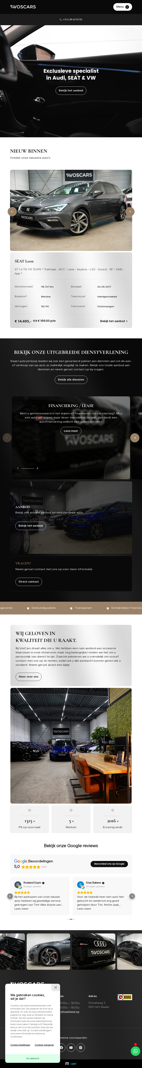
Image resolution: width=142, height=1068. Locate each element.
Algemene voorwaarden (71, 1038)
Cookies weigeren (44, 1045)
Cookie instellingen (20, 1045)
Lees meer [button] (21, 909)
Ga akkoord (32, 1058)
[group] (48, 951)
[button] (12, 211)
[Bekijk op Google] (17, 884)
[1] (135, 1051)
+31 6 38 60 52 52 (72, 19)
